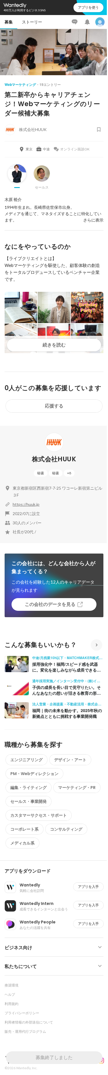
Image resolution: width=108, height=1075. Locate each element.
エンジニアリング (26, 760)
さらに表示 (93, 220)
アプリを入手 (88, 886)
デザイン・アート (70, 760)
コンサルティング (66, 829)
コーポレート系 (24, 829)
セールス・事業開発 (28, 801)
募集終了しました (54, 1057)
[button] (56, 871)
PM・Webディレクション (34, 774)
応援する (54, 406)
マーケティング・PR (77, 787)
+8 (69, 473)
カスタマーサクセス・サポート (38, 815)
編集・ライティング (28, 787)
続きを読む (54, 345)
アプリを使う (88, 7)
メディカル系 (22, 843)
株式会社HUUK (54, 459)
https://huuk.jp (26, 504)
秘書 (40, 473)
